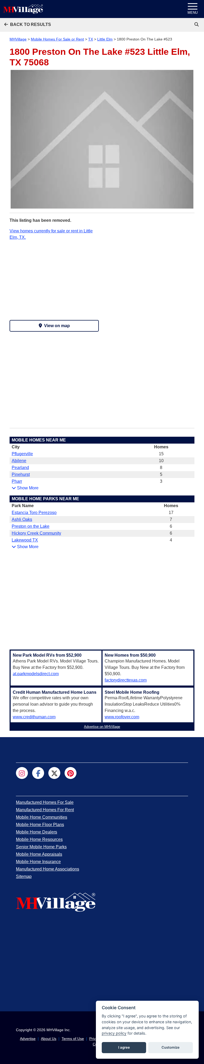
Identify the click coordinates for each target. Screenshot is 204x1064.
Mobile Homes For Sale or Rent (57, 39)
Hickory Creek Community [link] (36, 533)
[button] (27, 24)
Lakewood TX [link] (25, 540)
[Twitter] (54, 773)
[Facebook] (38, 773)
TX (90, 39)
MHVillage (18, 39)
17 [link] (171, 512)
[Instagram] (22, 773)
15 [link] (161, 454)
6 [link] (171, 526)
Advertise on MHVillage (102, 727)
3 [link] (161, 481)
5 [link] (161, 474)
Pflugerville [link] (22, 454)
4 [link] (171, 540)
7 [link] (171, 519)
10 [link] (161, 460)
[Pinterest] (70, 773)
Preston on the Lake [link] (30, 526)
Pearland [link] (20, 467)
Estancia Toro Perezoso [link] (34, 512)
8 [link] (161, 467)
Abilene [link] (19, 460)
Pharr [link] (17, 481)
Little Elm (105, 39)
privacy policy (114, 1033)
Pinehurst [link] (21, 474)
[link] (197, 24)
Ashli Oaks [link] (22, 519)
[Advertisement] (54, 278)
